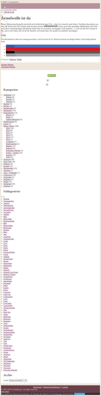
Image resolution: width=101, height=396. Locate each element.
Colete (5, 241)
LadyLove (7, 294)
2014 (8, 139)
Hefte (8, 117)
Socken (9, 99)
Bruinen (6, 230)
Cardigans (10, 142)
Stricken (9, 102)
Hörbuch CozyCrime (10, 272)
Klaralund (6, 283)
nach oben (5, 392)
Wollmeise (7, 363)
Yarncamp (6, 368)
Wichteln (6, 179)
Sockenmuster (8, 330)
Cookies (64, 387)
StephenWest (7, 334)
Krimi (5, 290)
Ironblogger (7, 279)
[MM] (3, 35)
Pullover (13, 59)
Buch (5, 232)
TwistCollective (8, 350)
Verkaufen (7, 177)
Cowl (5, 243)
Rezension (6, 321)
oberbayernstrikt (9, 308)
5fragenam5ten (8, 201)
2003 (8, 128)
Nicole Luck (9, 12)
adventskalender (9, 208)
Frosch (5, 254)
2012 (8, 135)
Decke (5, 248)
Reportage (6, 319)
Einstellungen (79, 394)
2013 (8, 137)
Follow (52, 71)
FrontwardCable (9, 252)
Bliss (5, 223)
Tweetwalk (7, 348)
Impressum (37, 387)
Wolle (19, 59)
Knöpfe (6, 288)
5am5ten (6, 199)
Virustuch (6, 354)
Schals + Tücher (12, 153)
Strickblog (7, 337)
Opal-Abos (7, 33)
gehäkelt (6, 257)
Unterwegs (7, 175)
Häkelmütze (7, 266)
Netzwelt (6, 159)
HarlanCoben (8, 259)
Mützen (9, 146)
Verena (5, 352)
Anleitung (7, 95)
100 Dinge (10, 14)
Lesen (5, 301)
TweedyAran (7, 346)
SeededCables (8, 326)
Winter (5, 357)
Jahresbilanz (7, 281)
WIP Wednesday (9, 361)
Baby (5, 217)
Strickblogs (7, 35)
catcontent (6, 237)
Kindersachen (8, 122)
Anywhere (7, 212)
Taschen (6, 170)
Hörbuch (6, 270)
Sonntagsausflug (9, 332)
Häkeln (9, 97)
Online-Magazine (12, 119)
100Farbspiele (8, 206)
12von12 (6, 203)
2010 (8, 130)
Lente (5, 299)
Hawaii (5, 261)
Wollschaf (7, 184)
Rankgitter (7, 317)
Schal (5, 323)
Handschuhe (8, 108)
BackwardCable (8, 221)
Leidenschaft (7, 297)
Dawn (5, 246)
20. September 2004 (9, 10)
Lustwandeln (7, 306)
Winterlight (7, 359)
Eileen (5, 250)
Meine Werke (8, 126)
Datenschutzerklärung (51, 387)
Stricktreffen (8, 168)
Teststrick (6, 339)
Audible (6, 214)
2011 (8, 133)
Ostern (5, 314)
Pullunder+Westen (13, 150)
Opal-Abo (7, 162)
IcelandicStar (8, 277)
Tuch (5, 343)
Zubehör (6, 186)
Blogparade (7, 228)
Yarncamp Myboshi (10, 370)
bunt (5, 234)
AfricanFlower (8, 210)
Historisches (7, 263)
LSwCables (7, 303)
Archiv (6, 380)
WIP (7, 157)
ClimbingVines (8, 239)
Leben (5, 124)
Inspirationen (8, 113)
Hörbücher (7, 37)
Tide (5, 341)
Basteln (6, 104)
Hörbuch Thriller (9, 274)
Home (5, 15)
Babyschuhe (7, 219)
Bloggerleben (8, 226)
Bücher (6, 106)
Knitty (5, 286)
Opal (5, 310)
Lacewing (6, 292)
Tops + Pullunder (10, 173)
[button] (10, 46)
